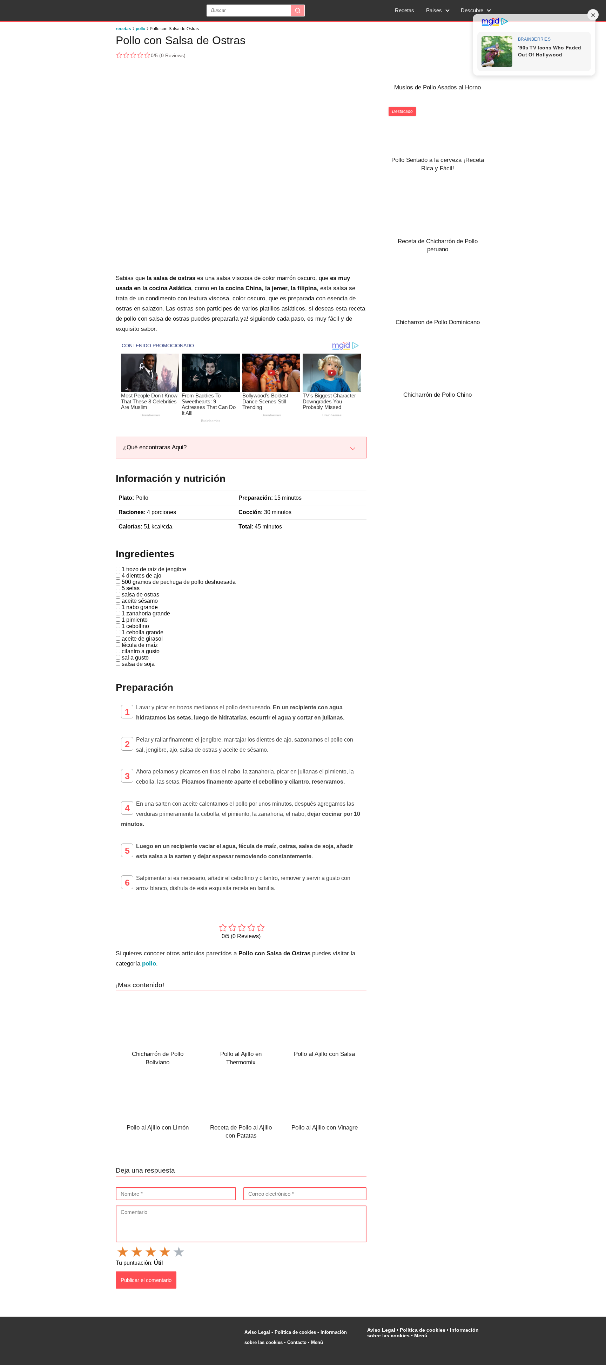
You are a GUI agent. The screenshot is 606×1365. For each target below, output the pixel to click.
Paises (434, 10)
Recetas (404, 10)
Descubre (472, 10)
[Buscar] (298, 10)
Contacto (297, 1342)
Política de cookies (295, 1332)
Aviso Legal (257, 1332)
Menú (317, 1342)
